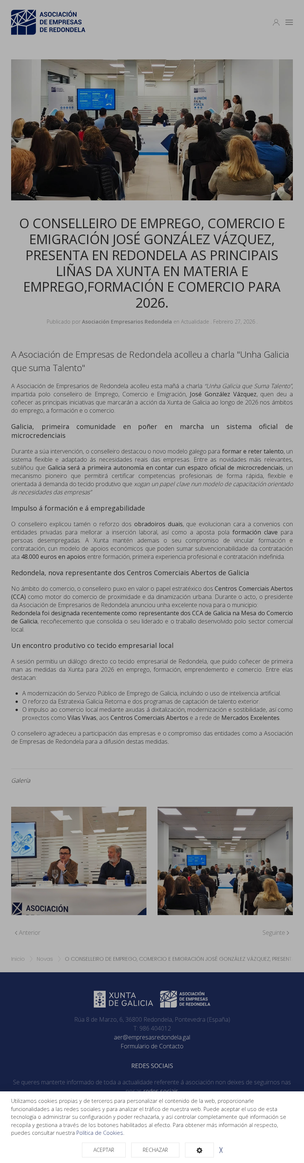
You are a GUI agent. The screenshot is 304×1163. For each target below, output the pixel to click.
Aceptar (103, 1149)
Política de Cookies (99, 1132)
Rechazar (155, 1149)
